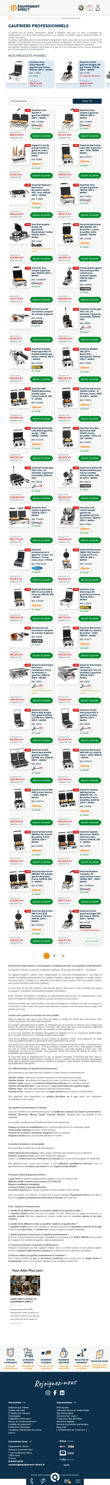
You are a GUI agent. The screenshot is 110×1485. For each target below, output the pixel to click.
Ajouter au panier (41, 135)
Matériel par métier (18, 1407)
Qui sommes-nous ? (67, 1416)
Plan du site (63, 1407)
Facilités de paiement (19, 1424)
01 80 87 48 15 (15, 1461)
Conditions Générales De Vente (24, 1430)
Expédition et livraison (19, 1418)
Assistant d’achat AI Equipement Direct (23, 1300)
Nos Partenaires (65, 1413)
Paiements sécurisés (19, 1427)
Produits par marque (19, 1413)
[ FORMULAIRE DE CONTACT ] (72, 1430)
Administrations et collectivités (73, 1410)
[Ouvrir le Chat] (43, 1481)
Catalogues (14, 1416)
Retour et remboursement (22, 1421)
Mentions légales (65, 1421)
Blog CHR (61, 1427)
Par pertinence (21, 101)
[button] (90, 8)
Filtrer (87, 101)
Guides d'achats (16, 1410)
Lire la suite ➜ (16, 1323)
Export (11, 1433)
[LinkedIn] (62, 1392)
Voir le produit (91, 941)
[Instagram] (48, 1392)
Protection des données (69, 1418)
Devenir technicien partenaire (72, 1424)
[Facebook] (55, 1392)
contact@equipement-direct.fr (26, 1464)
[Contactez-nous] (32, 1481)
